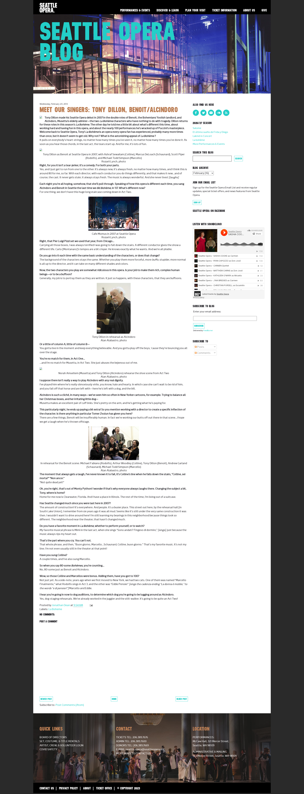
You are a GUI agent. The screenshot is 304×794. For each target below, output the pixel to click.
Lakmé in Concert (202, 136)
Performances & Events (135, 10)
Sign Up (197, 202)
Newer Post (46, 698)
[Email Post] (91, 605)
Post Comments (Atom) (70, 705)
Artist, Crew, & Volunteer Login (61, 745)
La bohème (199, 140)
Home (114, 698)
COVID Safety (48, 749)
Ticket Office (104, 788)
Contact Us (47, 788)
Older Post (182, 698)
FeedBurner (208, 330)
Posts (200, 347)
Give (264, 10)
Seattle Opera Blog (108, 41)
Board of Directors (53, 737)
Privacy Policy (68, 788)
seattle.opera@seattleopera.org (145, 749)
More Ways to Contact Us (133, 753)
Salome (197, 128)
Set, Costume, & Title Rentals (60, 741)
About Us (249, 10)
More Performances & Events (209, 144)
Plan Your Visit (195, 10)
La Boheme (55, 609)
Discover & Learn (168, 10)
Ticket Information (224, 10)
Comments (203, 353)
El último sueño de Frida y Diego (210, 132)
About (87, 788)
